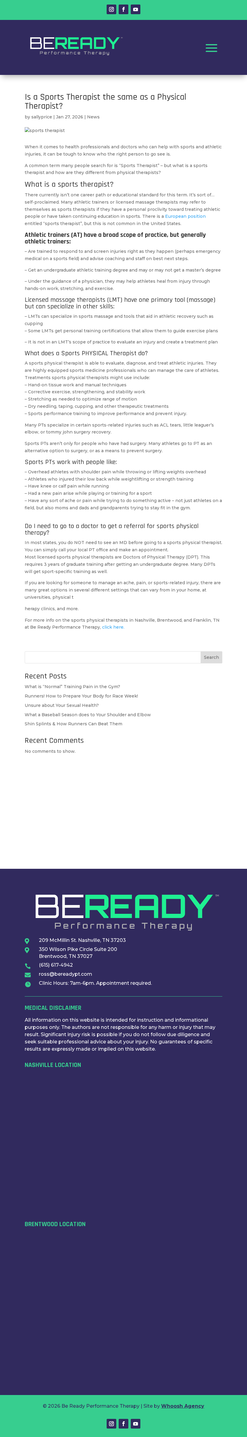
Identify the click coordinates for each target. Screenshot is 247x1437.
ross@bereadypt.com (65, 974)
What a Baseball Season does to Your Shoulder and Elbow (88, 714)
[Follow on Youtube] (135, 9)
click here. (113, 627)
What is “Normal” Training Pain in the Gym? (72, 686)
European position (185, 216)
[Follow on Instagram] (111, 9)
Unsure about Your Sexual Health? (62, 705)
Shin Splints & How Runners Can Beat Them (73, 724)
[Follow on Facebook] (123, 9)
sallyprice (41, 117)
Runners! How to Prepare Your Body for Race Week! (81, 696)
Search (211, 657)
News (93, 117)
